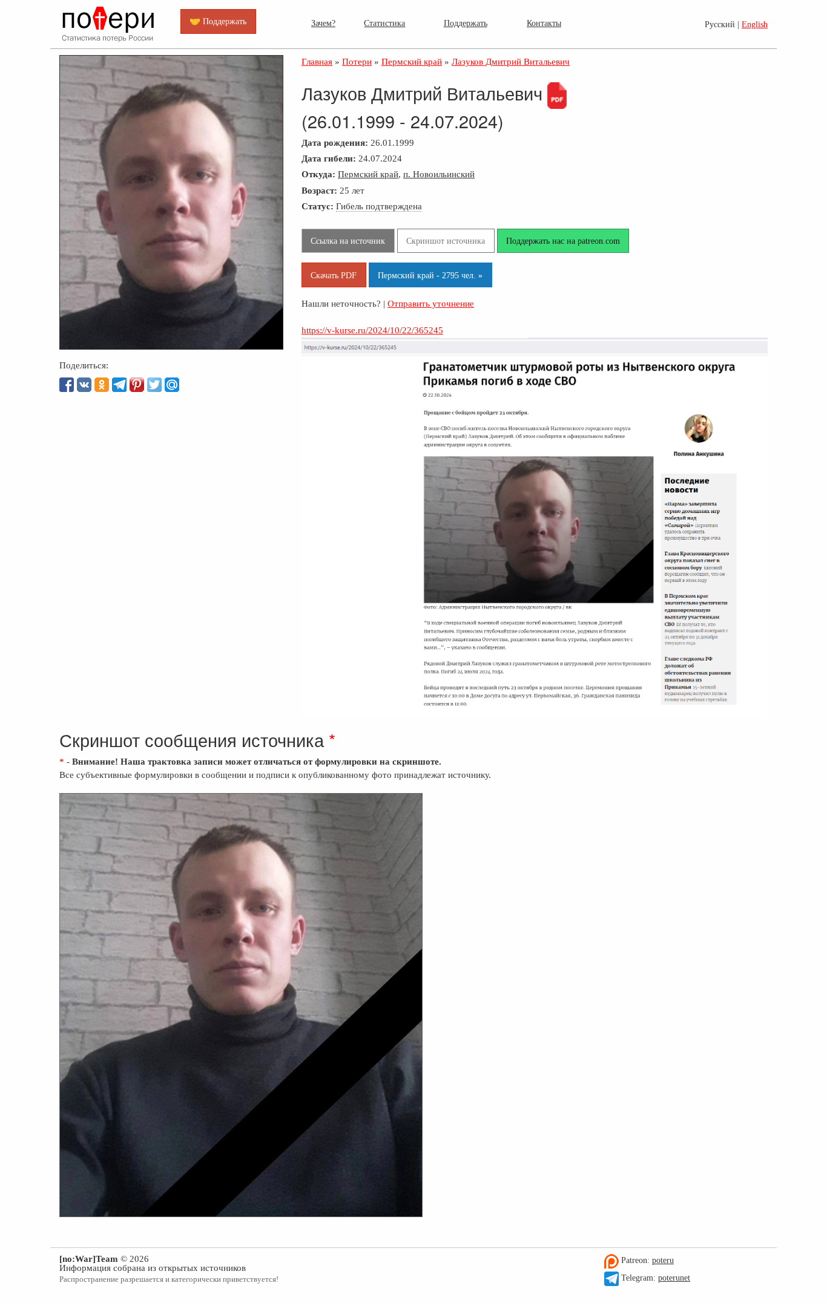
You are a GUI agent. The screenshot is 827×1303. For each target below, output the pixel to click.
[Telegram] (119, 384)
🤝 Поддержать (217, 21)
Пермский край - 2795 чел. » (430, 275)
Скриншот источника (445, 241)
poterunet (674, 1277)
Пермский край (368, 174)
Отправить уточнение (430, 303)
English (755, 24)
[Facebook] (66, 384)
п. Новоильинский (439, 174)
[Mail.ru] (172, 384)
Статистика (384, 23)
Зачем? (323, 23)
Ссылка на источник (348, 241)
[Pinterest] (137, 384)
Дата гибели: (328, 158)
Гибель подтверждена (379, 206)
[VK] (84, 384)
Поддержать (465, 23)
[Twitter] (154, 384)
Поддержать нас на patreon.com (563, 241)
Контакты (544, 23)
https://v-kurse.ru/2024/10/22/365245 (372, 330)
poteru (663, 1260)
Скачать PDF (334, 275)
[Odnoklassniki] (101, 384)
